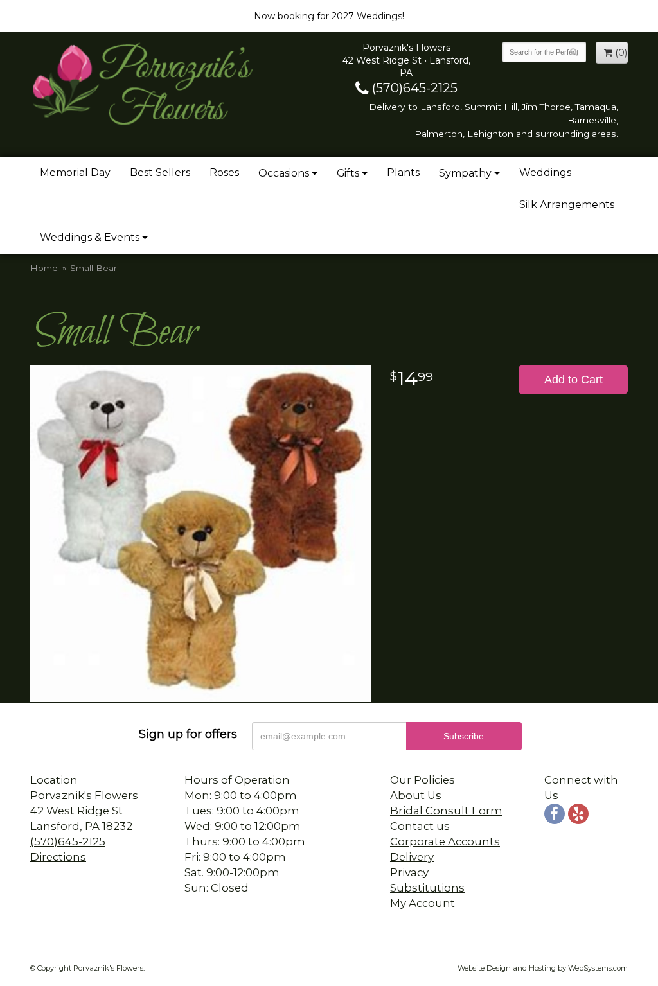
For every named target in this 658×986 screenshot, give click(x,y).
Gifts (348, 173)
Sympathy (465, 173)
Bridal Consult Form (446, 810)
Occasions (283, 173)
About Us (415, 795)
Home (44, 268)
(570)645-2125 (413, 88)
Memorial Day (75, 172)
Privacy (409, 872)
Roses (224, 172)
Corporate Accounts (445, 841)
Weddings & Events (89, 237)
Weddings (545, 172)
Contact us (420, 826)
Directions (58, 856)
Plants (403, 172)
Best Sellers (160, 172)
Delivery (412, 856)
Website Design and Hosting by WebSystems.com (543, 968)
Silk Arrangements (566, 204)
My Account (422, 903)
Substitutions (427, 887)
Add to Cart (573, 379)
